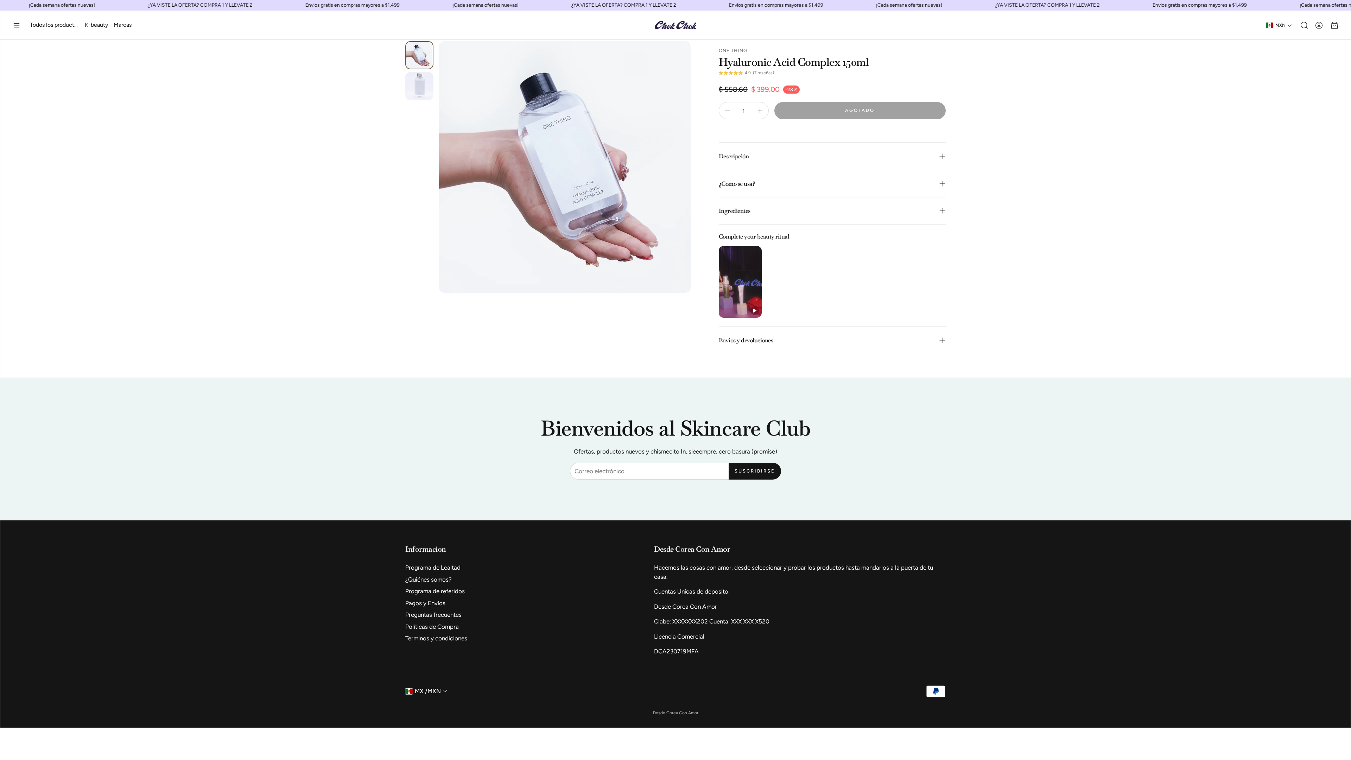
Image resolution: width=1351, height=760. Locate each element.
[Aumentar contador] (760, 110)
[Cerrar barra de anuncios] (1343, 5)
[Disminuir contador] (727, 110)
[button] (16, 25)
